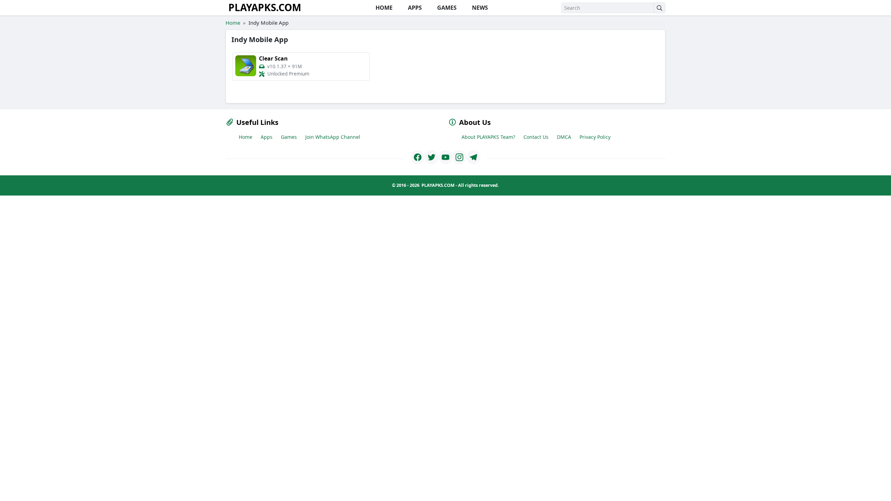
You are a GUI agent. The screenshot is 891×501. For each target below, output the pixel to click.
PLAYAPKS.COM (264, 7)
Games (289, 137)
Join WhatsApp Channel (332, 137)
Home (233, 22)
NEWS (479, 7)
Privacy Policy (594, 137)
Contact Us (536, 137)
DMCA (564, 137)
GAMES (446, 7)
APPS (414, 7)
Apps (267, 137)
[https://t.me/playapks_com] (473, 157)
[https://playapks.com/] (418, 157)
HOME (383, 7)
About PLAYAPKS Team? (488, 137)
